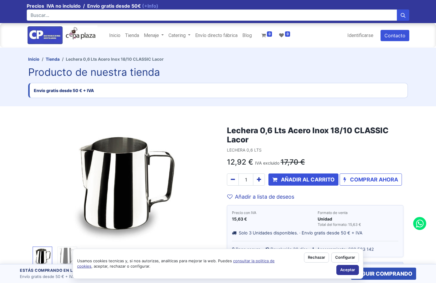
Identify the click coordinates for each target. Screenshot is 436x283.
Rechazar (316, 257)
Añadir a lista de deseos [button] (264, 197)
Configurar (345, 257)
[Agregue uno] (259, 179)
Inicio (33, 59)
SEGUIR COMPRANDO (383, 274)
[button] (46, 185)
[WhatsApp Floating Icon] (419, 223)
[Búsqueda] (403, 15)
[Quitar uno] (233, 179)
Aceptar (347, 269)
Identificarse (360, 35)
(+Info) (150, 6)
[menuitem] (115, 35)
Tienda (53, 59)
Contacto (394, 35)
